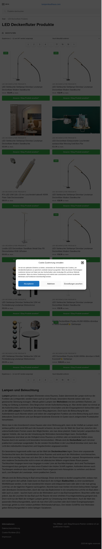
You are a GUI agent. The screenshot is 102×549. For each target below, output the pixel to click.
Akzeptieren (29, 284)
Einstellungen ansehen (73, 284)
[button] (82, 262)
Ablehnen (51, 284)
